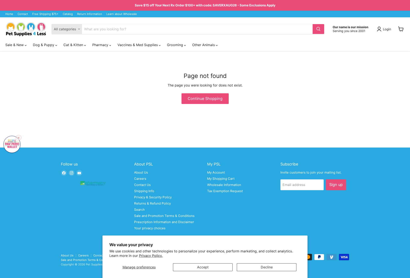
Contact (23, 14)
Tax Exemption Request (225, 191)
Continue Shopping (205, 98)
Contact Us (142, 185)
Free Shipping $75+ (45, 14)
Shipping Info (144, 191)
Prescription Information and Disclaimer (164, 222)
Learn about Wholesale (121, 14)
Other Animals (204, 45)
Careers (140, 179)
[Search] (318, 29)
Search (139, 210)
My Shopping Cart (220, 179)
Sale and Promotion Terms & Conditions (164, 216)
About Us (141, 172)
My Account (216, 172)
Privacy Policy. (151, 255)
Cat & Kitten (73, 45)
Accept (203, 267)
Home (9, 14)
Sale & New (15, 45)
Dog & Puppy (44, 45)
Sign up (336, 184)
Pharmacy (100, 45)
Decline (267, 267)
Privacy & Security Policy (153, 197)
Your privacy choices (149, 228)
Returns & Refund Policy (152, 203)
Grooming (175, 45)
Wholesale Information (224, 185)
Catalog (68, 14)
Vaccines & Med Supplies (138, 45)
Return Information (89, 14)
